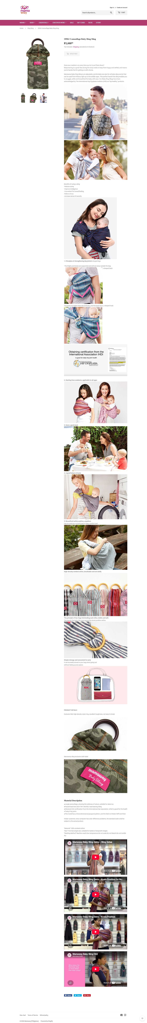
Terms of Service (33, 1015)
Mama (22, 23)
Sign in (112, 7)
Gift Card (81, 23)
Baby (32, 23)
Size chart (23, 1015)
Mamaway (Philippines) (31, 1021)
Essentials (43, 23)
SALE (72, 23)
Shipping (76, 47)
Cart (123, 12)
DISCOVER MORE (59, 23)
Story (98, 23)
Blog (90, 23)
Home (21, 28)
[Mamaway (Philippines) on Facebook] (121, 1015)
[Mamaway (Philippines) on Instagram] (125, 1015)
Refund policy (44, 1015)
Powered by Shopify (47, 1021)
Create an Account (122, 7)
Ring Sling (31, 28)
